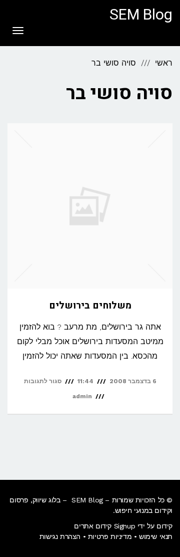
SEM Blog (141, 15)
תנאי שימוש (155, 536)
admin (82, 396)
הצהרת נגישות (60, 536)
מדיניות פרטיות (110, 536)
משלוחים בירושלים (90, 306)
